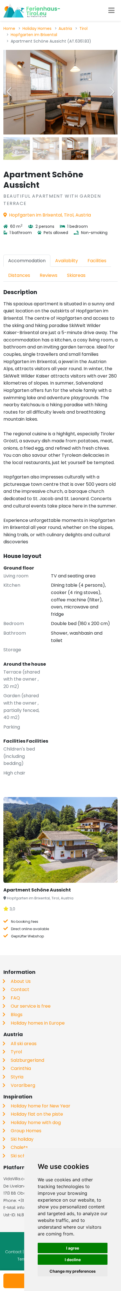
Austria (65, 28)
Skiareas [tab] (76, 275)
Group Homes (26, 1130)
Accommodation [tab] (27, 260)
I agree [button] (72, 1248)
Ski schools (23, 1156)
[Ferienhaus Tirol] (31, 10)
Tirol (83, 28)
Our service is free (31, 1006)
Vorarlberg (23, 1085)
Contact (20, 989)
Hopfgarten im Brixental (34, 34)
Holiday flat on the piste (37, 1114)
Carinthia (21, 1068)
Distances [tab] (19, 275)
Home (9, 28)
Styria (17, 1077)
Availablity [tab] (66, 260)
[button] (112, 91)
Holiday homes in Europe (38, 1023)
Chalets (19, 1147)
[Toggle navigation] (111, 10)
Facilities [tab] (97, 260)
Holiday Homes (37, 28)
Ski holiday (22, 1139)
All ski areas (24, 1043)
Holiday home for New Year (40, 1106)
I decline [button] (73, 1259)
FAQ (15, 998)
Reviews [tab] (48, 275)
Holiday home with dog (36, 1122)
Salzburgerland (27, 1060)
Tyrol (16, 1052)
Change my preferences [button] (73, 1271)
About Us (21, 981)
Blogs (17, 1014)
